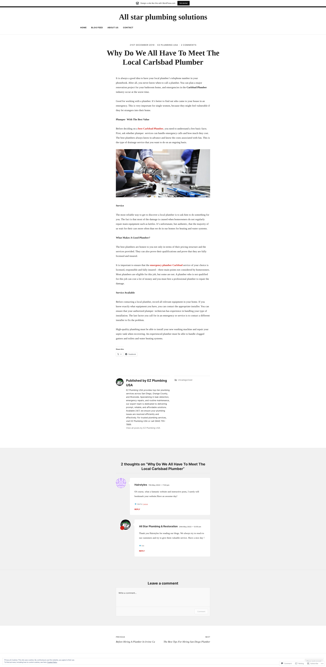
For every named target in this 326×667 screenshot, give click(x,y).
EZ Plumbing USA (167, 45)
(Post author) (122, 528)
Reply (137, 509)
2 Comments (188, 45)
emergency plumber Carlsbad (166, 265)
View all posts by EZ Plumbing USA (143, 428)
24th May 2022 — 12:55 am (190, 527)
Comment (201, 611)
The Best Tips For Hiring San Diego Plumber (187, 639)
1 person (145, 504)
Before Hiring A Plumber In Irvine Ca (135, 639)
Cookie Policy (52, 662)
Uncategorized (185, 380)
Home (83, 27)
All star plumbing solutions (163, 17)
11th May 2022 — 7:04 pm (158, 485)
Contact (128, 27)
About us (112, 27)
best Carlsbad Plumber (150, 128)
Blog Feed (97, 27)
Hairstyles (140, 484)
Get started (183, 3)
